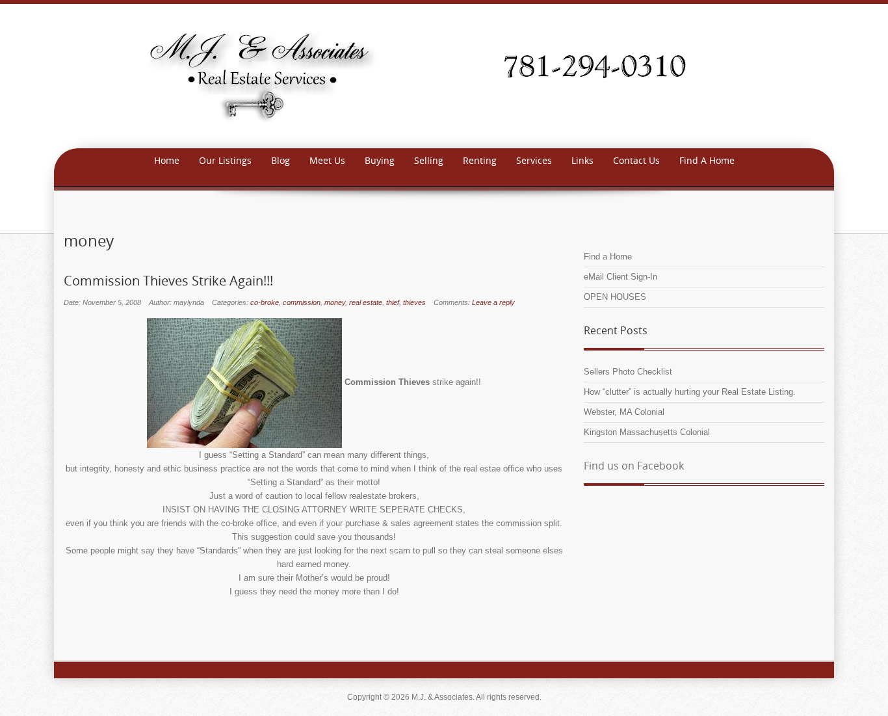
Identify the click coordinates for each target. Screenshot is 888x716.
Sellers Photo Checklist (628, 372)
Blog (280, 160)
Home (166, 160)
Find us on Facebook (634, 465)
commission (301, 302)
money (334, 302)
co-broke (264, 302)
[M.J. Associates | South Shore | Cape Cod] (444, 75)
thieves (414, 302)
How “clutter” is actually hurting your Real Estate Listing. (690, 392)
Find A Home (707, 160)
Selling (428, 160)
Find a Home (608, 256)
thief (392, 302)
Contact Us (636, 160)
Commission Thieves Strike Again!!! (168, 281)
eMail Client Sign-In (620, 277)
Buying (380, 160)
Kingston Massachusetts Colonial (647, 432)
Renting (480, 160)
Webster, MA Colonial (624, 412)
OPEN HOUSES (615, 297)
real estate (365, 302)
